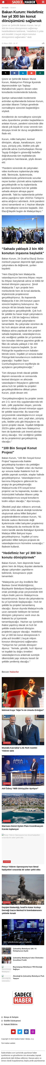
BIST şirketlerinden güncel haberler (18, 942)
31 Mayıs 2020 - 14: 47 (10, 43)
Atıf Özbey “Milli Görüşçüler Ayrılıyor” (20, 788)
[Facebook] (26, 1031)
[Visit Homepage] (25, 2)
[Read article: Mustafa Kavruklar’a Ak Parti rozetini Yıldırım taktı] (23, 730)
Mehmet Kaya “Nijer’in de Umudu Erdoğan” (23, 710)
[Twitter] (19, 1031)
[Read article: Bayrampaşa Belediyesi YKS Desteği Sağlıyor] (6, 969)
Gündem (13, 8)
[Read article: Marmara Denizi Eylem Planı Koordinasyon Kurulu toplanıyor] (23, 808)
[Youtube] (13, 1031)
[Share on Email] (31, 73)
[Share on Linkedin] (23, 73)
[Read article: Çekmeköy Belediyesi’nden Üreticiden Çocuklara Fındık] (6, 960)
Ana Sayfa (5, 8)
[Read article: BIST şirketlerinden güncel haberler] (23, 934)
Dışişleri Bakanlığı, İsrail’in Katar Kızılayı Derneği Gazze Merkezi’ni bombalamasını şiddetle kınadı (22, 910)
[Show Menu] (43, 2)
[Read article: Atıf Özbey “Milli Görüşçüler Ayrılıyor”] (23, 770)
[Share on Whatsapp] (40, 73)
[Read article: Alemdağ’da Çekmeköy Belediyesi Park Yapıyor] (6, 978)
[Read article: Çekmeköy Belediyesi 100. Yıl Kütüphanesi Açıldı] (6, 951)
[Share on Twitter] (6, 73)
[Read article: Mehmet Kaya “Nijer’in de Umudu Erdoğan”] (23, 692)
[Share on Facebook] (14, 73)
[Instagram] (32, 1031)
